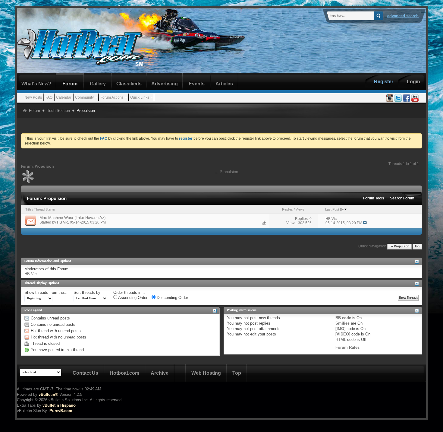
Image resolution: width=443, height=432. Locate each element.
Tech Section (58, 110)
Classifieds (129, 83)
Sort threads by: (88, 292)
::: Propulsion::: (228, 172)
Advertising (164, 83)
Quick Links (139, 97)
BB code (343, 318)
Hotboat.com (124, 373)
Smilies (342, 323)
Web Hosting (206, 373)
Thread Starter (44, 209)
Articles (224, 83)
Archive (159, 373)
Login (413, 81)
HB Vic (62, 222)
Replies (287, 209)
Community (84, 97)
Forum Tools (373, 198)
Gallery (98, 83)
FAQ (49, 97)
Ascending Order (132, 297)
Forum (69, 83)
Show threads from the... (46, 292)
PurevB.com (60, 410)
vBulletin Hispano (59, 405)
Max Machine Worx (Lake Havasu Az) (72, 217)
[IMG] (340, 328)
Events (197, 83)
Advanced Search (403, 16)
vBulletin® (48, 394)
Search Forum (402, 198)
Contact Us (85, 373)
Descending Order (172, 297)
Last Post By (334, 209)
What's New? (36, 83)
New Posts (33, 97)
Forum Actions (112, 97)
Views (300, 209)
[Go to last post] (365, 223)
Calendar (63, 97)
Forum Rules (347, 347)
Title (28, 209)
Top (417, 246)
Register (383, 81)
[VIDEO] (342, 334)
